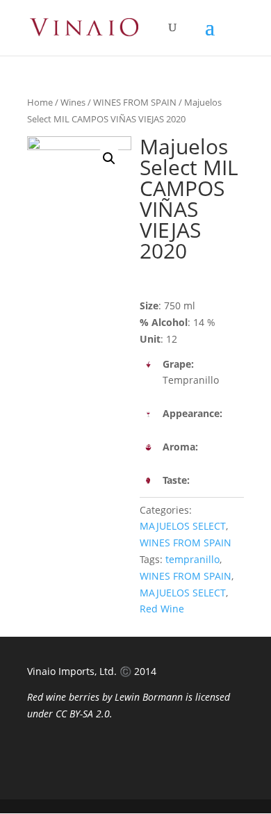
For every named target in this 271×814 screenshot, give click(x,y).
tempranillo (192, 559)
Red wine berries (63, 696)
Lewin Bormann (149, 696)
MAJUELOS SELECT (183, 525)
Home (40, 102)
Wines (72, 102)
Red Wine (162, 608)
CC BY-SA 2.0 (83, 713)
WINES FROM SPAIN (134, 102)
